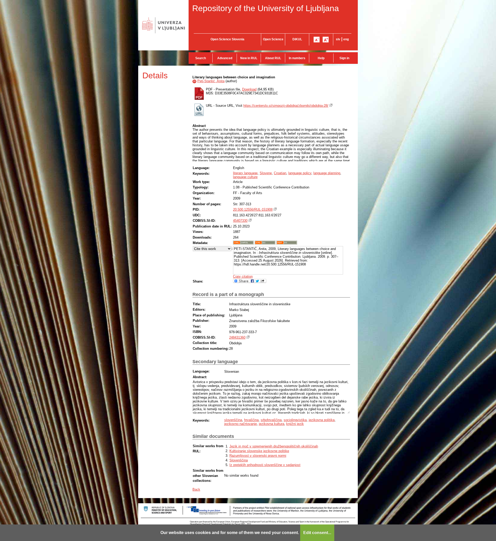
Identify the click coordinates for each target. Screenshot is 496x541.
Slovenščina (238, 460)
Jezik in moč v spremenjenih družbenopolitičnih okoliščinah (273, 446)
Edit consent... (317, 532)
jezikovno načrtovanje (240, 424)
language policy (299, 173)
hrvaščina (251, 420)
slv (338, 39)
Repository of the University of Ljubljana (265, 8)
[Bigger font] (326, 39)
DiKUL (297, 39)
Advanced (224, 58)
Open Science (273, 39)
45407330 (240, 221)
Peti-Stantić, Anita (210, 81)
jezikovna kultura (271, 424)
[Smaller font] (317, 39)
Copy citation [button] (243, 276)
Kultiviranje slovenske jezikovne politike (259, 451)
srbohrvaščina (271, 420)
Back (196, 489)
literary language (245, 173)
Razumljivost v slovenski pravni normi (257, 456)
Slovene (266, 173)
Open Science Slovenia (227, 39)
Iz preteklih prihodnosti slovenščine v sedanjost (264, 465)
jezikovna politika (322, 420)
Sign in (344, 58)
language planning (326, 173)
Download (249, 89)
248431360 (237, 337)
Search (200, 58)
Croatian (280, 173)
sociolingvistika (295, 420)
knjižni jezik (295, 424)
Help (321, 58)
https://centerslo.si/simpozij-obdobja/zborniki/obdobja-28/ (285, 106)
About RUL (273, 58)
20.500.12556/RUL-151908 (253, 209)
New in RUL (248, 58)
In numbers (297, 58)
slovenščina (233, 420)
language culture (245, 177)
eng (346, 39)
